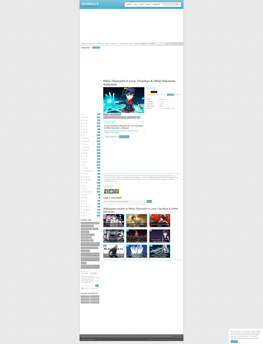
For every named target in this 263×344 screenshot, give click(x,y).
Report (142, 121)
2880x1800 (85, 302)
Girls (131, 43)
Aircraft (85, 120)
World (85, 215)
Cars (84, 135)
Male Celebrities (88, 171)
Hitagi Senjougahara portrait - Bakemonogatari (136, 255)
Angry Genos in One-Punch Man (113, 255)
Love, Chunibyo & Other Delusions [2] (113, 225)
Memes (85, 174)
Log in (106, 201)
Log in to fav (162, 94)
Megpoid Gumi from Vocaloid (113, 241)
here (89, 282)
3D (84, 114)
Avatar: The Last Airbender (90, 223)
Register (174, 43)
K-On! (83, 263)
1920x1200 (94, 296)
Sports (85, 204)
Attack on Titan (86, 229)
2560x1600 (94, 299)
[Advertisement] (131, 25)
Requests (143, 43)
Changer (151, 43)
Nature (85, 189)
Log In (168, 43)
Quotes (85, 195)
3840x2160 (94, 302)
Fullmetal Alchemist (87, 235)
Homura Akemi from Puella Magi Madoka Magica (160, 240)
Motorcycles (86, 180)
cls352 (162, 104)
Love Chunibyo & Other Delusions (115, 117)
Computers (123, 43)
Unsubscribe (94, 288)
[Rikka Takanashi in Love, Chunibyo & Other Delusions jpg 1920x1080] (123, 112)
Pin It (149, 92)
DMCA (180, 339)
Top (141, 4)
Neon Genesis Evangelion (89, 248)
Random (156, 4)
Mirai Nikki (85, 232)
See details (256, 338)
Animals (85, 123)
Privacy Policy (162, 339)
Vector (85, 212)
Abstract (114, 43)
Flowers (85, 156)
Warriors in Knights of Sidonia (136, 241)
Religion (85, 198)
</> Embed (170, 94)
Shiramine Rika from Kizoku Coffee (160, 225)
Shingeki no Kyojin (87, 226)
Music (84, 186)
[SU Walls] (90, 6)
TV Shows (86, 207)
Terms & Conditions (172, 339)
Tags (148, 4)
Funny (85, 159)
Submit (180, 43)
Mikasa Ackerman (87, 240)
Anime (107, 43)
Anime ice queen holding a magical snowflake (159, 255)
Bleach (95, 229)
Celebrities (91, 43)
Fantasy (85, 153)
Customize (96, 47)
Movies (136, 43)
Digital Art (86, 150)
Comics (85, 144)
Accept (234, 341)
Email (178, 94)
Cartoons (100, 43)
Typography (86, 209)
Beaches (85, 132)
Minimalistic (86, 177)
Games (83, 43)
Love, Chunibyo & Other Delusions (136, 225)
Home (129, 4)
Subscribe (86, 288)
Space (84, 201)
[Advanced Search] (179, 4)
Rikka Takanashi (115, 114)
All (135, 4)
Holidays (85, 168)
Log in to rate (151, 94)
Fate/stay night (86, 237)
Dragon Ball (85, 251)
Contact (150, 339)
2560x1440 (85, 299)
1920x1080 (85, 296)
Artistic (85, 129)
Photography (87, 192)
